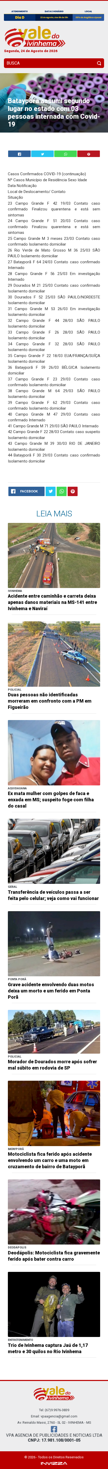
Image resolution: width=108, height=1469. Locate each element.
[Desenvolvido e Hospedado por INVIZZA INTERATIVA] (54, 1463)
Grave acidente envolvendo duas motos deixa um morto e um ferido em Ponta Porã (51, 991)
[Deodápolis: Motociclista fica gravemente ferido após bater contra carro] (54, 1211)
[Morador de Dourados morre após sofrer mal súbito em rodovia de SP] (54, 1031)
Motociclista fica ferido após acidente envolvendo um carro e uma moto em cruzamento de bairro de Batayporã (50, 1160)
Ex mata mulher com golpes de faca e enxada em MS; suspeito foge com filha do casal (51, 800)
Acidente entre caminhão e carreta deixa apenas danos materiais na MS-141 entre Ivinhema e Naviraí (52, 602)
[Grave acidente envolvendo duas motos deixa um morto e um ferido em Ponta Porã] (54, 943)
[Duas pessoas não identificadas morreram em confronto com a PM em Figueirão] (54, 653)
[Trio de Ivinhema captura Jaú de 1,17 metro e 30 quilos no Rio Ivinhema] (54, 1304)
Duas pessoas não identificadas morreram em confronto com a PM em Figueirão (49, 701)
